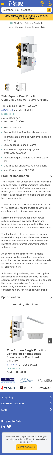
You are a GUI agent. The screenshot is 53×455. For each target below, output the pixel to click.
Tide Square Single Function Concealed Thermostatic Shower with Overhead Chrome (26, 355)
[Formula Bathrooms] (16, 3)
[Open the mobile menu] (3, 4)
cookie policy (26, 442)
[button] (50, 340)
